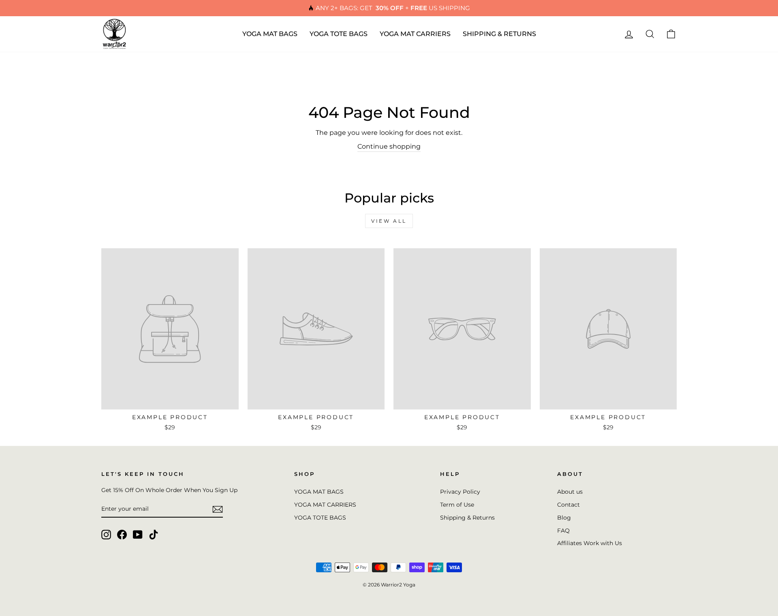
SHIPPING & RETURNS (499, 34)
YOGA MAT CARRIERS (415, 34)
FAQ (563, 530)
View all (389, 221)
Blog (564, 517)
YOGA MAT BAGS (269, 34)
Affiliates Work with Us (589, 543)
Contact (568, 504)
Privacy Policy (460, 491)
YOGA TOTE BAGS (339, 34)
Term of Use (457, 504)
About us (570, 491)
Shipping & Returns (467, 517)
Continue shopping (389, 146)
